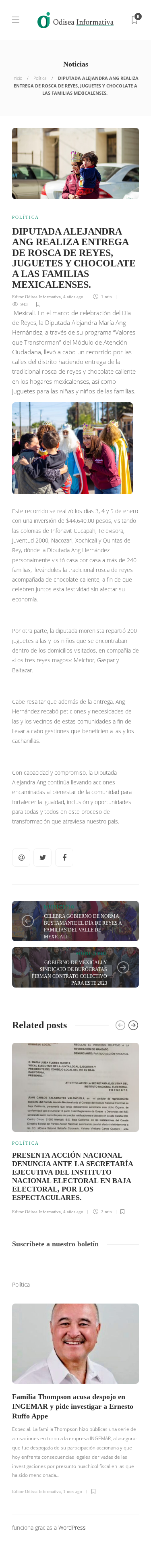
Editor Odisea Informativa (36, 296)
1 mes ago (72, 1491)
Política (40, 78)
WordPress (72, 1527)
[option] (75, 1128)
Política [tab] (21, 1284)
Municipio (59, 907)
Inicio (17, 78)
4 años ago (73, 296)
